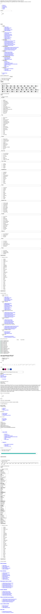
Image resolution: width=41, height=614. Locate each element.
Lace (4, 180)
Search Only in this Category (6, 78)
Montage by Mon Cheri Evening (9, 328)
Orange (4, 280)
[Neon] (1, 490)
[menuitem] (21, 5)
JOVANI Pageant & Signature (9, 321)
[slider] (36, 453)
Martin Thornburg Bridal (8, 299)
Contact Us (4, 408)
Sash (4, 182)
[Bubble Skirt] (3, 479)
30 (31, 87)
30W (4, 91)
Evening (4, 105)
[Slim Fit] (2, 513)
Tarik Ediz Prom (7, 308)
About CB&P (4, 414)
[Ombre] (1, 491)
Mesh (4, 192)
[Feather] (2, 499)
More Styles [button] (4, 334)
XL (32, 91)
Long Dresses (5, 123)
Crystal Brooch (5, 175)
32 (34, 87)
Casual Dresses (5, 102)
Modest (4, 124)
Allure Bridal (6, 296)
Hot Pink (4, 275)
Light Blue (5, 266)
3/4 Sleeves (5, 242)
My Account (4, 6)
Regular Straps (5, 251)
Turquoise (5, 265)
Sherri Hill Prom (7, 306)
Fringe (4, 179)
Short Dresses (5, 129)
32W (9, 91)
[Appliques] (2, 493)
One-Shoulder (5, 222)
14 (36, 86)
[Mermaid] (2, 512)
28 (27, 87)
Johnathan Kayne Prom (8, 305)
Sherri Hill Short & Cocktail (8, 315)
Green (4, 262)
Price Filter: (4, 79)
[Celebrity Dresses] (3, 480)
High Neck (5, 218)
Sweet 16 (4, 113)
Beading (4, 173)
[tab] (21, 298)
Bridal (4, 100)
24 (19, 87)
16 (3, 87)
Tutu (4, 133)
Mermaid (4, 235)
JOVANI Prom (7, 304)
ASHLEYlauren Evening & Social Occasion (11, 326)
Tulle (4, 198)
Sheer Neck (5, 226)
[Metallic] (1, 489)
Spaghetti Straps (5, 252)
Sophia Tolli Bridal (7, 300)
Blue (4, 268)
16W (9, 89)
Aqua (4, 264)
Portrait (4, 223)
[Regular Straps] (3, 520)
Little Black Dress (6, 121)
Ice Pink (4, 273)
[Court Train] (2, 504)
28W (37, 89)
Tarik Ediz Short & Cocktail (8, 316)
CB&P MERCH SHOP (8, 333)
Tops (4, 132)
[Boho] (3, 476)
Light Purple (5, 272)
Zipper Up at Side (6, 159)
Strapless (4, 227)
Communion (5, 104)
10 (29, 86)
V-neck (4, 229)
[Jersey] (2, 500)
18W (14, 89)
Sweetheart (5, 228)
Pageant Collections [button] (5, 317)
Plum (4, 278)
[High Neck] (2, 508)
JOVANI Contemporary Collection (9, 337)
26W (33, 89)
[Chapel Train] (2, 503)
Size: (1, 362)
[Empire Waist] (2, 511)
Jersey (4, 190)
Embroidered (5, 176)
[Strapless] (3, 522)
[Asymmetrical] (2, 502)
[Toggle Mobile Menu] (0, 428)
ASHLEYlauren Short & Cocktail (9, 312)
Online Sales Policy (3, 376)
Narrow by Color (5, 257)
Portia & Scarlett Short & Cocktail (9, 314)
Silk (4, 196)
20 (11, 87)
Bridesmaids (5, 101)
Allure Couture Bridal (7, 297)
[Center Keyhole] (3, 481)
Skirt (4, 130)
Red (4, 279)
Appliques (5, 172)
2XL (37, 91)
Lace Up (4, 155)
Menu (1, 24)
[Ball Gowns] (3, 475)
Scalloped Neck (5, 224)
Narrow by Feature (5, 96)
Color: (1, 367)
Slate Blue (5, 267)
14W (4, 89)
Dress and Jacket (6, 119)
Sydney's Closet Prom (7, 307)
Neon (4, 165)
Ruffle (4, 181)
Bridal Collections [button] (3, 563)
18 (7, 87)
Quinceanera (5, 111)
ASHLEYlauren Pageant (8, 319)
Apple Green (5, 261)
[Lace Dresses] (3, 477)
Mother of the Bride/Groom (7, 109)
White (4, 289)
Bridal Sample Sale (7, 331)
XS (18, 91)
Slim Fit (4, 236)
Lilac (4, 271)
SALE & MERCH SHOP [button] (6, 329)
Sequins (4, 183)
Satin (4, 194)
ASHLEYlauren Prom (8, 303)
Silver (4, 288)
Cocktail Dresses (6, 103)
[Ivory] (7, 369)
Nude (4, 283)
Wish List (3, 5)
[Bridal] (4, 470)
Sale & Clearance (7, 332)
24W (28, 89)
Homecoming (5, 108)
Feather (4, 177)
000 (4, 86)
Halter (4, 217)
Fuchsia (4, 276)
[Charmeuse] (2, 497)
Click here (4, 374)
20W (18, 89)
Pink (4, 274)
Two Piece (5, 134)
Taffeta (4, 197)
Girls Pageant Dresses (6, 107)
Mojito (4, 260)
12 (32, 86)
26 (23, 87)
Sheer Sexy (5, 128)
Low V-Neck (5, 220)
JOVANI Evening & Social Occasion (10, 327)
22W (23, 89)
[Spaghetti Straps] (3, 521)
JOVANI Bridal (6, 298)
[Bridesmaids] (4, 471)
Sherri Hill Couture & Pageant (9, 323)
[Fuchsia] (5, 369)
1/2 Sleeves (5, 241)
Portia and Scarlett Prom (6, 575)
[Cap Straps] (3, 519)
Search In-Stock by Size (6, 83)
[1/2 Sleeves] (3, 515)
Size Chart (2, 375)
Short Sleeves (5, 245)
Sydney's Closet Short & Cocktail (7, 586)
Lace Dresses (5, 120)
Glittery (4, 163)
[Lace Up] (3, 485)
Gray (4, 287)
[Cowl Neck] (2, 506)
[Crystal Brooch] (2, 495)
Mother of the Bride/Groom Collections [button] (8, 324)
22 (15, 87)
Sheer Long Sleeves (6, 244)
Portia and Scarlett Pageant (8, 322)
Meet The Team (4, 413)
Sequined (4, 195)
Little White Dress (6, 122)
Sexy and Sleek (5, 127)
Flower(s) (4, 178)
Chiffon (4, 188)
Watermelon (5, 277)
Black (4, 286)
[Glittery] (1, 488)
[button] (3, 26)
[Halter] (2, 507)
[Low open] (3, 486)
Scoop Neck (5, 225)
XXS (13, 91)
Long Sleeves (5, 243)
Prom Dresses (5, 110)
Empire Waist (5, 234)
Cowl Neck (5, 216)
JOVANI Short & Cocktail (8, 313)
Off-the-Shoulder (6, 221)
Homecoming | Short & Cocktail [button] (7, 310)
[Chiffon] (2, 498)
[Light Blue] (9, 369)
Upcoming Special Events (6, 415)
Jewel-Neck (5, 219)
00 (8, 86)
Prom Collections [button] (5, 301)
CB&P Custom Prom (7, 309)
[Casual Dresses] (4, 472)
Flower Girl (5, 106)
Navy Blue (5, 269)
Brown (4, 285)
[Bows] (2, 494)
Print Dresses (5, 126)
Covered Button (5, 153)
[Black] (3, 369)
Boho (4, 118)
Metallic (4, 164)
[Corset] (3, 482)
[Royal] (11, 369)
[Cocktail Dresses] (4, 473)
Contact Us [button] (4, 442)
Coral (4, 281)
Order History (4, 419)
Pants (4, 125)
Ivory (4, 282)
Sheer (4, 157)
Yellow (4, 259)
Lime (4, 263)
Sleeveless (5, 246)
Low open (5, 156)
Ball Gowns (5, 117)
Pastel (4, 167)
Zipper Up (5, 158)
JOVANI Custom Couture (8, 320)
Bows (4, 174)
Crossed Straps (5, 154)
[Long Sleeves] (3, 517)
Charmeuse (5, 187)
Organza (4, 193)
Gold (4, 284)
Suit (4, 131)
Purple (4, 270)
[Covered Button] (3, 484)
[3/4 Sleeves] (3, 516)
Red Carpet (5, 112)
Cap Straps (5, 250)
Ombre (4, 166)
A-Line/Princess (5, 233)
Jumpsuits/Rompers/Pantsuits (9, 336)
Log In (3, 8)
